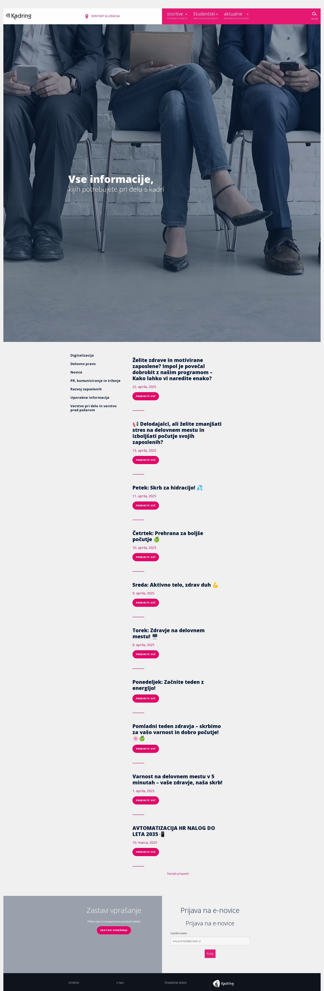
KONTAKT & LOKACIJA (105, 16)
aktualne (236, 15)
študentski (205, 15)
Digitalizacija (82, 355)
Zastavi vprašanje (114, 930)
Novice (76, 372)
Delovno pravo (83, 363)
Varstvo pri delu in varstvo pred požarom (93, 408)
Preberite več (146, 396)
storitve (177, 15)
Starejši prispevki (178, 873)
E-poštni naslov (178, 933)
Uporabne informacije (89, 397)
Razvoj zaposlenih (86, 389)
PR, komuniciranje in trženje (95, 380)
